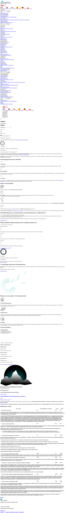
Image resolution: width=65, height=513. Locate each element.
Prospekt (2, 404)
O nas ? (9, 3)
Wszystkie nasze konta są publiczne (17, 210)
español (19, 8)
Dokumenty (3, 56)
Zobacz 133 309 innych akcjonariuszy (7, 364)
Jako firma (3, 89)
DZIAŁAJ (5, 72)
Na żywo (3, 25)
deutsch (25, 8)
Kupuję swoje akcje (19, 139)
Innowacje (5, 11)
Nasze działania (4, 41)
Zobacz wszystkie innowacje (5, 248)
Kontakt (7, 512)
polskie (30, 8)
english (9, 8)
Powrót (2, 497)
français (4, 8)
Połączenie (2, 9)
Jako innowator (4, 93)
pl (4, 5)
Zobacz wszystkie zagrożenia (24, 154)
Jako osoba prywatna (4, 73)
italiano (14, 8)
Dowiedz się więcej (25, 139)
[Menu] (0, 2)
